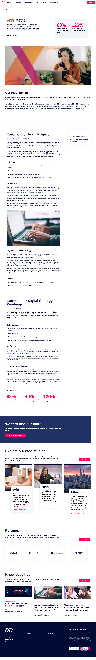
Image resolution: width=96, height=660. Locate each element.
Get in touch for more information (15, 435)
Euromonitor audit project (78, 136)
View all (84, 459)
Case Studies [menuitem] (28, 2)
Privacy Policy (8, 637)
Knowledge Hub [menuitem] (54, 2)
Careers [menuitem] (29, 633)
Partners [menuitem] (37, 2)
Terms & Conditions (9, 639)
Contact (90, 2)
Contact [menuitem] (29, 636)
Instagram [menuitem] (50, 633)
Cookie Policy (8, 641)
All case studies (9, 9)
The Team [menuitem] (44, 2)
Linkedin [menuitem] (50, 631)
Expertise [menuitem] (18, 2)
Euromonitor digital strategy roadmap (79, 140)
